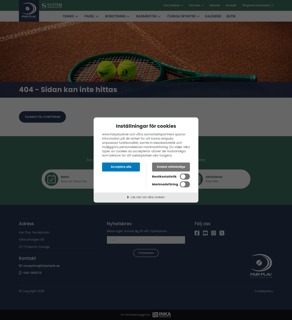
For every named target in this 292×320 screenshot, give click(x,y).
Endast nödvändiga (171, 166)
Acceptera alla (121, 166)
